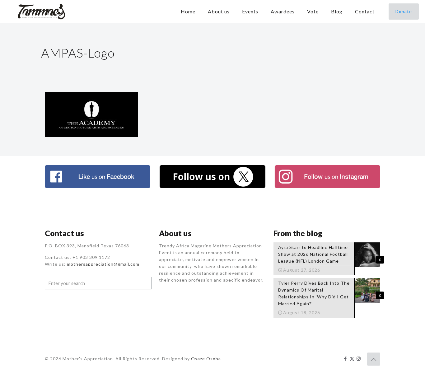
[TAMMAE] (42, 11)
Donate (403, 11)
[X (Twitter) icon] (352, 358)
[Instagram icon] (358, 358)
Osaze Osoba (206, 358)
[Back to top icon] (373, 359)
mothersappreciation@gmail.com (103, 264)
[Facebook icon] (345, 358)
